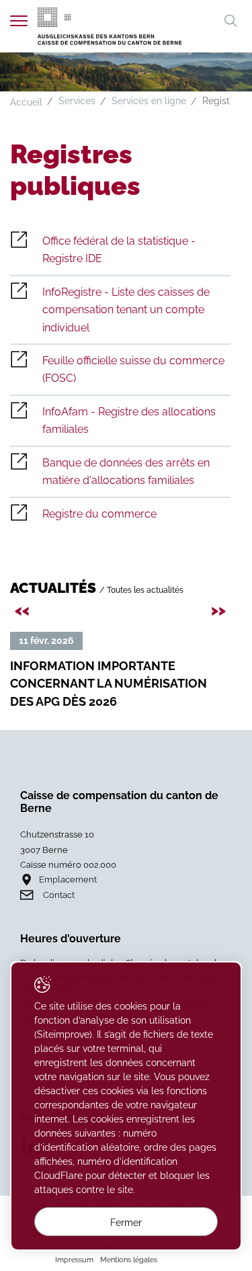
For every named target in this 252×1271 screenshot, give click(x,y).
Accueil (26, 102)
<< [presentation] (24, 609)
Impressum (74, 1259)
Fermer (126, 1222)
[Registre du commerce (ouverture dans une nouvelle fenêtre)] (120, 514)
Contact (59, 895)
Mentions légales (128, 1259)
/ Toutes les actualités (141, 590)
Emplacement (68, 879)
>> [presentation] (220, 609)
